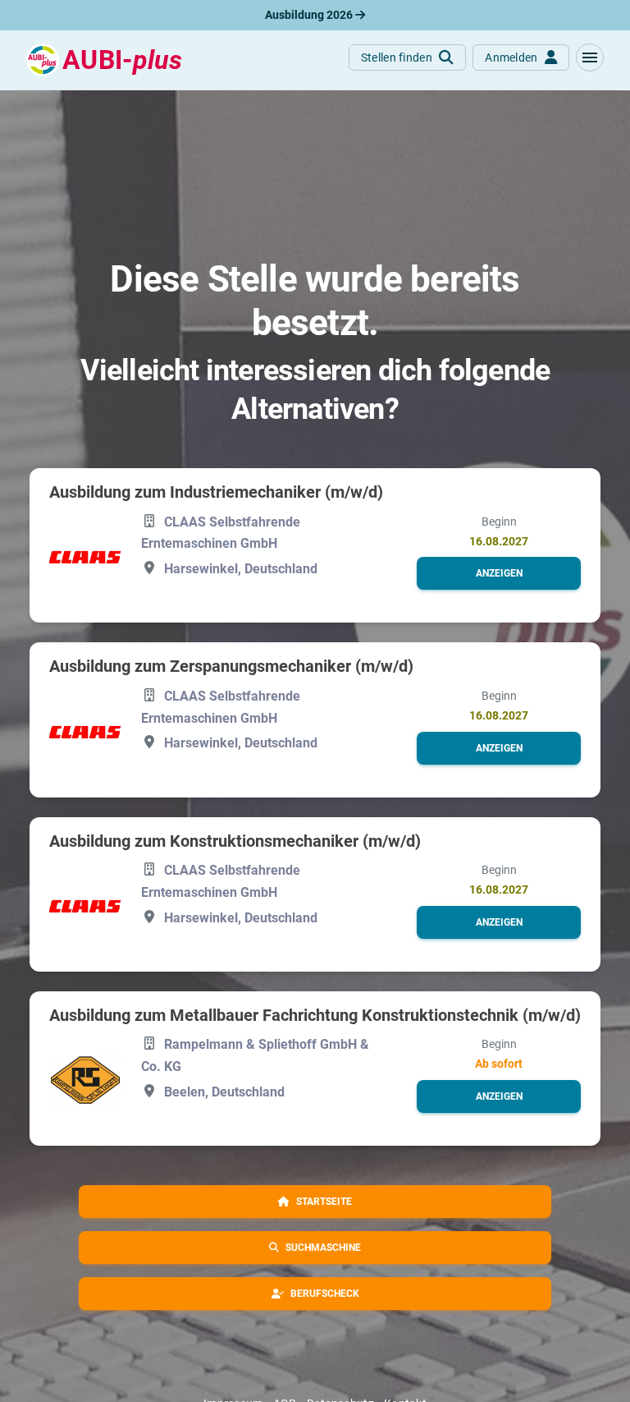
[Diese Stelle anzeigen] (85, 556)
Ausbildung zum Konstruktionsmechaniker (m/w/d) (235, 841)
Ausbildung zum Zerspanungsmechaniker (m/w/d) (231, 666)
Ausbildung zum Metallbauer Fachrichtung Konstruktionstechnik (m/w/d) (315, 1015)
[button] (590, 57)
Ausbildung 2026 (310, 14)
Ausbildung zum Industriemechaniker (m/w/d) (216, 492)
